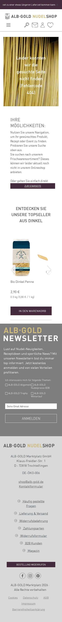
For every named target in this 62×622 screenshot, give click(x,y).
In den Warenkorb (32, 311)
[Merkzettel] (50, 26)
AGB (46, 597)
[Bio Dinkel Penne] (32, 256)
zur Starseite (32, 185)
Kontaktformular (31, 486)
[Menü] (8, 26)
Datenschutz (30, 597)
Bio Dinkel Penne (22, 282)
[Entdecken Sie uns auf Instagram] (30, 577)
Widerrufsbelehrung (33, 521)
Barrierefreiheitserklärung (28, 609)
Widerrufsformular (33, 536)
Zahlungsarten (33, 528)
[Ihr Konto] (42, 26)
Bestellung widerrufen (31, 564)
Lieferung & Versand (33, 513)
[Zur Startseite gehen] (31, 16)
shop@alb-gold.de (31, 482)
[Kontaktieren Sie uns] (35, 26)
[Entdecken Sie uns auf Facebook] (22, 577)
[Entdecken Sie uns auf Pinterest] (38, 577)
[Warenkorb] (56, 24)
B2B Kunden (33, 543)
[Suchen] (26, 26)
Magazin (33, 551)
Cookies (13, 597)
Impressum (28, 603)
